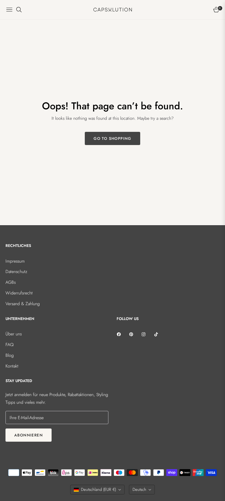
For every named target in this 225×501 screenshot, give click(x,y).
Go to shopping (112, 138)
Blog (9, 355)
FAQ (9, 344)
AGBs (10, 282)
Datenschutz (16, 271)
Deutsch (139, 489)
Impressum (15, 261)
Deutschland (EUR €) (98, 489)
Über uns (13, 334)
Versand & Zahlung (22, 303)
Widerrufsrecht (19, 293)
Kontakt (11, 366)
